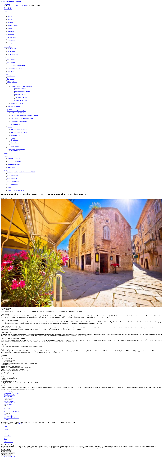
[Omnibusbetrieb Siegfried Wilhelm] (11, 1)
